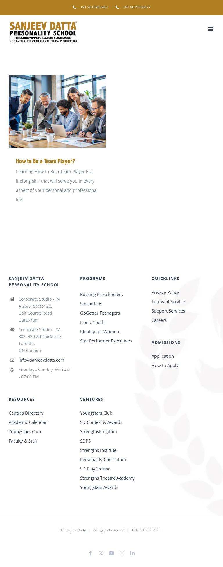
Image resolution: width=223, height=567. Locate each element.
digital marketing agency (121, 539)
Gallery (65, 111)
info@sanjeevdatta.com (41, 360)
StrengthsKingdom (98, 431)
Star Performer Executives (106, 341)
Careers (159, 320)
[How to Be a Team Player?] (57, 111)
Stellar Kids (91, 303)
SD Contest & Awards (101, 422)
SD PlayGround (95, 469)
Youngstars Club (25, 431)
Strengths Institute (98, 450)
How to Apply (165, 365)
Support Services (168, 311)
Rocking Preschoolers (101, 294)
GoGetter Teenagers (100, 313)
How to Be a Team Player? (48, 111)
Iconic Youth (92, 322)
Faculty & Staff (23, 441)
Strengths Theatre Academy (107, 478)
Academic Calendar (28, 422)
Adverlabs (90, 539)
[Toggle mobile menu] (211, 29)
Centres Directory (26, 413)
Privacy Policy (165, 292)
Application (163, 356)
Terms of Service (168, 301)
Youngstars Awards (99, 487)
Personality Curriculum (103, 459)
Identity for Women (99, 331)
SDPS (85, 441)
